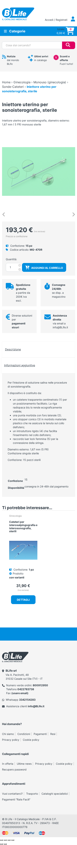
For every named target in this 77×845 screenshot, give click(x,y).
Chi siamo (8, 733)
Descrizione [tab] (13, 349)
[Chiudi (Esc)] (12, 840)
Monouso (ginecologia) (49, 82)
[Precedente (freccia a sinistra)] (1, 844)
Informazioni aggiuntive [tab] (19, 365)
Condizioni (23, 733)
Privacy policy (10, 739)
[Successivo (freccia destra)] (5, 844)
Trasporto (32, 793)
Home (6, 82)
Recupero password (14, 769)
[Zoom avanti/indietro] (1, 840)
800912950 (40, 685)
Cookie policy (31, 739)
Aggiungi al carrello (47, 267)
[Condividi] (8, 840)
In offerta (7, 763)
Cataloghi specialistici (54, 793)
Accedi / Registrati (56, 19)
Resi (52, 733)
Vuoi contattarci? (12, 793)
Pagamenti (40, 733)
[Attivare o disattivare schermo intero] (5, 840)
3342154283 (27, 699)
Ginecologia (21, 82)
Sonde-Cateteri (13, 87)
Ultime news (24, 763)
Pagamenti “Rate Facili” (16, 799)
